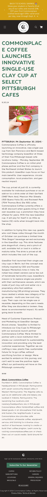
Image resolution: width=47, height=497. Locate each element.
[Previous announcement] (4, 10)
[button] (4, 27)
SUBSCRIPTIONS (12, 474)
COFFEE (11, 471)
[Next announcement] (42, 10)
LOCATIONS (11, 477)
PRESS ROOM (35, 480)
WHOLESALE (11, 480)
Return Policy (35, 471)
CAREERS (35, 474)
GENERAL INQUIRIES (35, 477)
